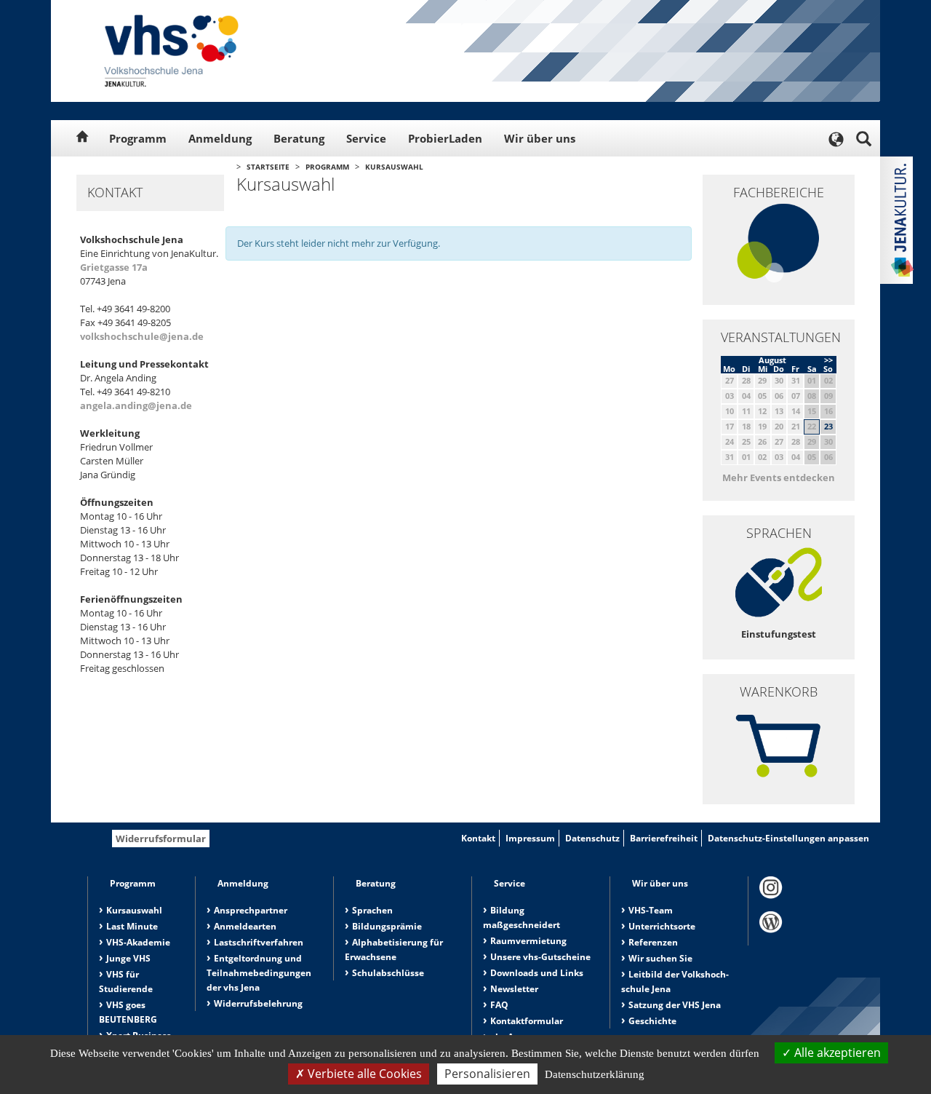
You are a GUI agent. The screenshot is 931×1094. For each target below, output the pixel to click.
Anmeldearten (245, 926)
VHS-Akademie (138, 942)
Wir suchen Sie (660, 958)
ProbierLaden (445, 138)
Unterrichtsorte (661, 926)
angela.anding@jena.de (136, 405)
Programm (138, 138)
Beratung (298, 138)
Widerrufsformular (161, 838)
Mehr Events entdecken (778, 477)
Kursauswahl (394, 167)
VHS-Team (650, 910)
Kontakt (478, 838)
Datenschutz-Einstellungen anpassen (788, 838)
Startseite (268, 167)
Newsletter (514, 989)
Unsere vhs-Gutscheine (540, 957)
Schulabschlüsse (388, 973)
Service (366, 138)
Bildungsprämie (387, 926)
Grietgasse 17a (114, 267)
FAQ (499, 1005)
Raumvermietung (528, 941)
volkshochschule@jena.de (142, 336)
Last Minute (132, 926)
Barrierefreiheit (664, 838)
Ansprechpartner (250, 910)
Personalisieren (487, 1074)
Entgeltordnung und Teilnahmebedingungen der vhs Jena (259, 973)
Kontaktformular (526, 1021)
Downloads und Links (536, 973)
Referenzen (653, 942)
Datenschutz (592, 838)
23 (828, 426)
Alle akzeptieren (836, 1053)
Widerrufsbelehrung (258, 1003)
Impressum (530, 838)
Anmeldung (220, 138)
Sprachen (372, 910)
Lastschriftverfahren (258, 942)
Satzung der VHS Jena (674, 1005)
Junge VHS (128, 958)
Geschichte (652, 1021)
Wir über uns (539, 138)
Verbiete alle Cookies (363, 1074)
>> (828, 359)
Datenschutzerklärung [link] (594, 1074)
